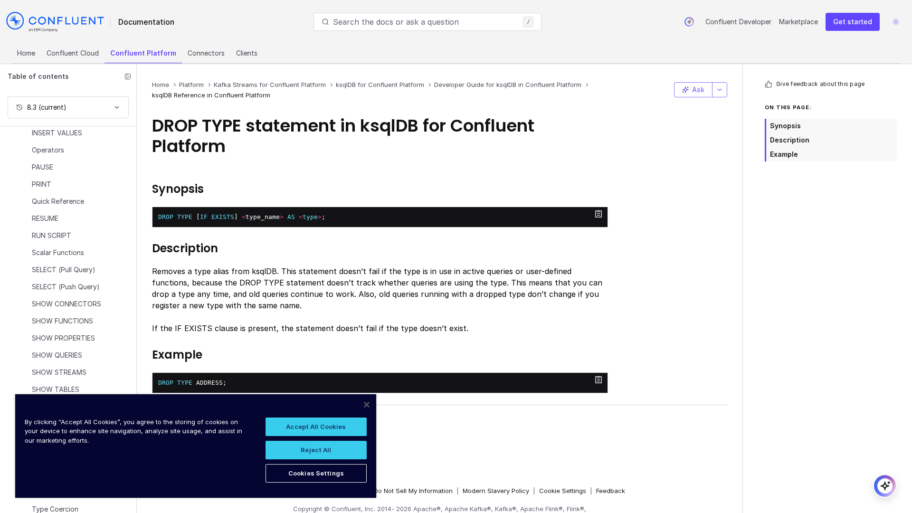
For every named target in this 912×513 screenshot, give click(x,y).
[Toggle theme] (895, 21)
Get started (852, 22)
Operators (48, 150)
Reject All (316, 450)
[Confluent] (55, 22)
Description (789, 140)
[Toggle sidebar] (127, 76)
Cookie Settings (562, 490)
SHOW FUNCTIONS (62, 321)
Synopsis (785, 126)
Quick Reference (58, 201)
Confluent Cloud (73, 53)
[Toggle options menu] (719, 90)
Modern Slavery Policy (496, 490)
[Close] (367, 405)
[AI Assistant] (689, 21)
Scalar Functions (58, 252)
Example (784, 154)
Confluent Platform (143, 53)
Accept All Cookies (316, 426)
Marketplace (798, 22)
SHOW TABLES (55, 389)
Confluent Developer (738, 22)
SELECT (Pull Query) (63, 270)
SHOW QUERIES (57, 355)
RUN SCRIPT (51, 235)
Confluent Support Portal (211, 437)
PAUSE (42, 167)
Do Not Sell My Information (413, 490)
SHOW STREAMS (59, 372)
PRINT (41, 184)
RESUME (45, 218)
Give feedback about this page (820, 83)
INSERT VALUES (57, 133)
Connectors (206, 53)
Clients (246, 53)
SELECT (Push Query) (66, 287)
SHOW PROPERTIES (63, 338)
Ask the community (199, 422)
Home (26, 53)
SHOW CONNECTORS (66, 304)
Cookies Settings (316, 473)
